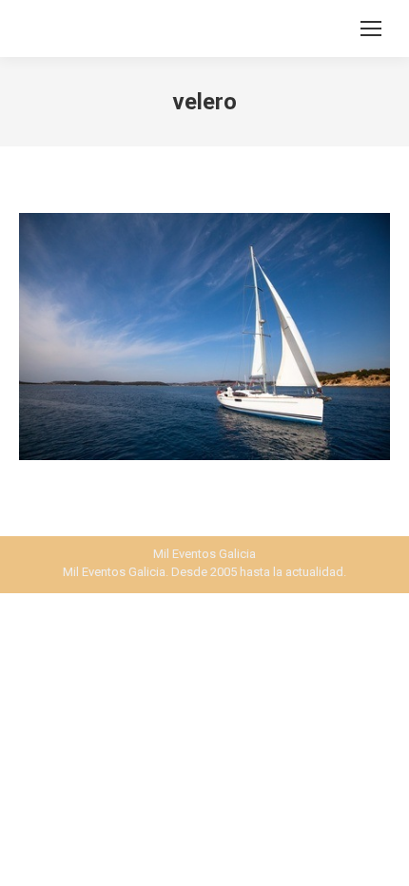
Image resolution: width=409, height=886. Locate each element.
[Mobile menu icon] (371, 29)
